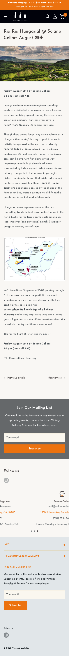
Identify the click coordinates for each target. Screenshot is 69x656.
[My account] (55, 16)
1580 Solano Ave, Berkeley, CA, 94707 (35, 512)
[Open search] (48, 16)
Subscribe (35, 448)
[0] (62, 16)
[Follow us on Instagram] (6, 480)
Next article (55, 377)
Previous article (16, 377)
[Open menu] (5, 16)
